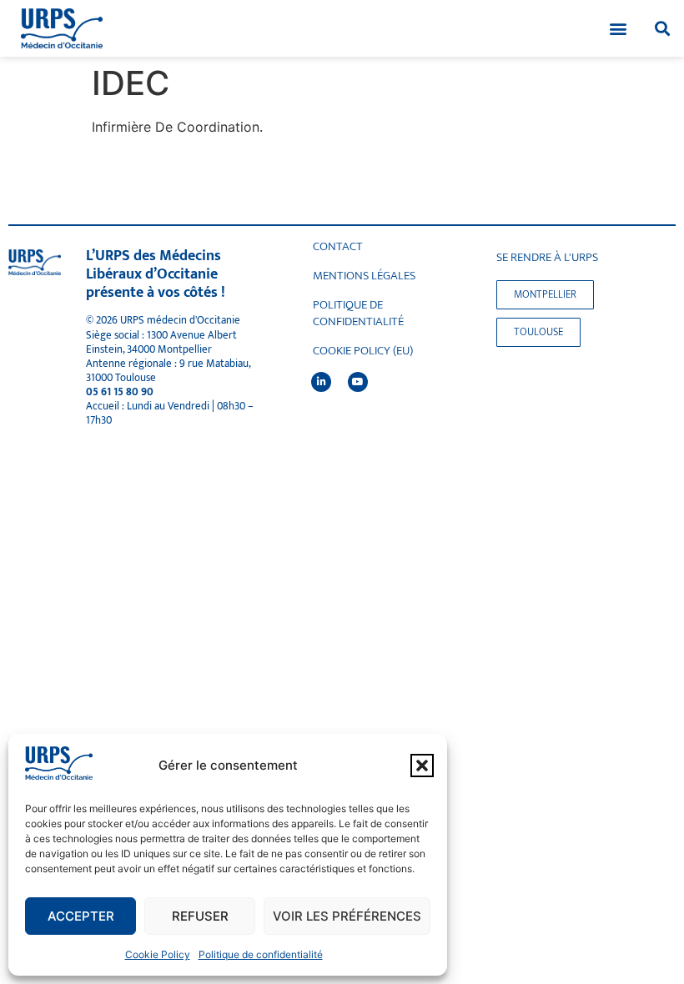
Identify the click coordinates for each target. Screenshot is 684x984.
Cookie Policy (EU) (363, 351)
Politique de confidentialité (261, 954)
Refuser (200, 916)
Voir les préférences (347, 916)
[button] (422, 765)
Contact (338, 246)
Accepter (81, 916)
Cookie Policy (157, 954)
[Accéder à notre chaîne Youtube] (358, 382)
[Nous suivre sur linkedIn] (321, 382)
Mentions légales (364, 276)
